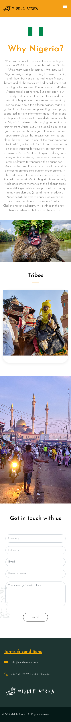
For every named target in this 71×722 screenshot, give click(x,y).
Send (35, 617)
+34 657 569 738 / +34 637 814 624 (30, 674)
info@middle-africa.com (24, 662)
